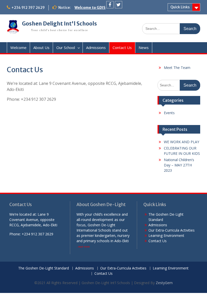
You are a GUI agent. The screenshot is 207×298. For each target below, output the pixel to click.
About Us (41, 47)
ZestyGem (164, 282)
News (144, 47)
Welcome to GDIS (90, 7)
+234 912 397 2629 (28, 7)
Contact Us (122, 47)
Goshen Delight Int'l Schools (59, 23)
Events (169, 112)
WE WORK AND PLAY (181, 141)
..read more (83, 246)
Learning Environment (166, 235)
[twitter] (118, 4)
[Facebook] (110, 4)
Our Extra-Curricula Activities (171, 230)
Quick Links (180, 7)
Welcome (18, 47)
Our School (65, 47)
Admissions (96, 47)
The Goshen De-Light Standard (43, 268)
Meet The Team (177, 67)
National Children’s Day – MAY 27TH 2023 (179, 165)
